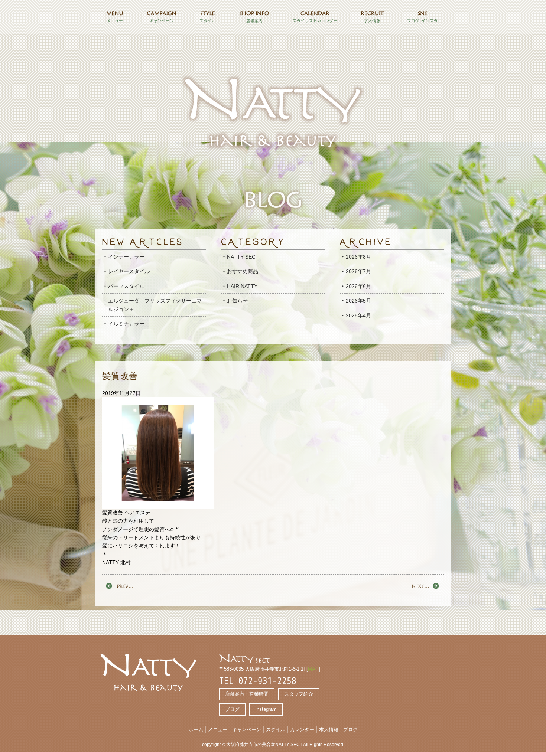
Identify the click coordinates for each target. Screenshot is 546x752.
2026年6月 (358, 286)
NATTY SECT (243, 257)
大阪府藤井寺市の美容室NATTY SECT (264, 744)
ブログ (232, 709)
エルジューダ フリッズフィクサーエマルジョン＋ (155, 305)
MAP (313, 669)
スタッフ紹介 (298, 694)
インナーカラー (126, 257)
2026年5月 (358, 301)
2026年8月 (358, 257)
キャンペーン (246, 729)
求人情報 (328, 729)
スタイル (275, 729)
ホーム (196, 729)
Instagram (266, 709)
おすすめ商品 (242, 271)
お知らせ (237, 301)
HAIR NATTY (242, 286)
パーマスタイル (126, 286)
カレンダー (302, 729)
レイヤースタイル (129, 271)
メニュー (217, 729)
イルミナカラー (126, 324)
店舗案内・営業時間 (247, 694)
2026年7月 (358, 271)
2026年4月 (358, 315)
